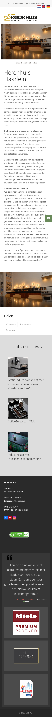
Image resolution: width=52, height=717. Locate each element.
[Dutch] (39, 6)
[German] (48, 6)
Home (17, 63)
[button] (45, 15)
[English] (43, 6)
